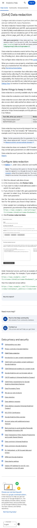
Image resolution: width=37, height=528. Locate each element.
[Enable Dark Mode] (18, 524)
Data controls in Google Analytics (16, 446)
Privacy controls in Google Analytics (16, 349)
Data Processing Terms (12, 388)
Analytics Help (12, 3)
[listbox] (9, 524)
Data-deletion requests (12, 401)
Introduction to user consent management (19, 358)
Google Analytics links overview (15, 417)
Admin (7, 165)
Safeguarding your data (13, 344)
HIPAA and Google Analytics (14, 457)
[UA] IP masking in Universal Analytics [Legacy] (20, 377)
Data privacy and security (15, 339)
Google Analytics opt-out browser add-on (18, 373)
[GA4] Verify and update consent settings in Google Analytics (19, 363)
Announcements (23, 8)
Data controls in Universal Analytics (16, 441)
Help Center (4, 8)
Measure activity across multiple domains (18, 142)
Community (13, 8)
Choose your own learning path (12, 492)
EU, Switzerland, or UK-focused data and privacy (18, 451)
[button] (3, 2)
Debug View (6, 84)
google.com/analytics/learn (17, 495)
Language (8, 521)
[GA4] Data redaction (12, 353)
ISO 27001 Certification (12, 413)
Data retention (10, 397)
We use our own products (13, 393)
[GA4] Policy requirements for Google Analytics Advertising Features (17, 383)
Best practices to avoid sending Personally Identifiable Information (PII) (19, 429)
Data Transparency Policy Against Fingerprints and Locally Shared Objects (20, 436)
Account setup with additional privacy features (17, 422)
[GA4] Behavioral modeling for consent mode (19, 369)
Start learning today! (9, 512)
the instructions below (14, 68)
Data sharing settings (12, 461)
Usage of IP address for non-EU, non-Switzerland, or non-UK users (17, 467)
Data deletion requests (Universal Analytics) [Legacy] (19, 407)
